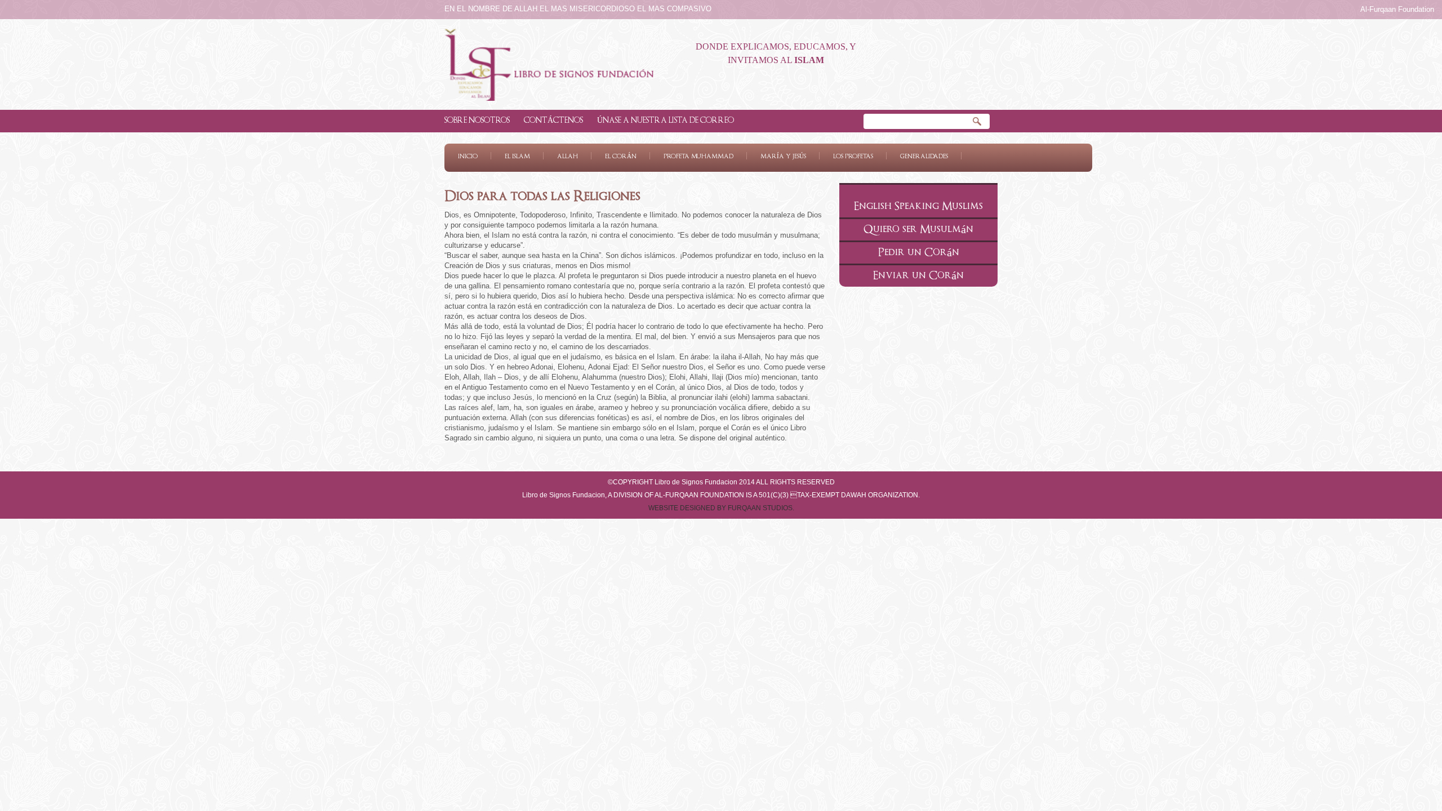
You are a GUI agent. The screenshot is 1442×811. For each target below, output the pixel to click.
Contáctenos (553, 120)
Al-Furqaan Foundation (1397, 9)
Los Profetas (853, 156)
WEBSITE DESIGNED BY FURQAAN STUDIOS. (721, 508)
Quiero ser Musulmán (918, 229)
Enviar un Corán (918, 276)
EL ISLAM (517, 156)
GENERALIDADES (924, 156)
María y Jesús (783, 156)
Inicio (468, 156)
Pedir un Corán (918, 253)
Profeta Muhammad (698, 156)
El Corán (621, 156)
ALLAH (567, 156)
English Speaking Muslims (918, 206)
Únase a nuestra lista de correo (665, 120)
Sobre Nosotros (477, 120)
